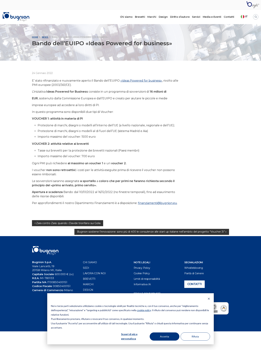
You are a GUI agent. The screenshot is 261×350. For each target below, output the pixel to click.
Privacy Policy (142, 267)
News (45, 37)
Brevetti (140, 16)
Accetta (164, 336)
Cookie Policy (142, 273)
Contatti (229, 16)
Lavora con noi (94, 273)
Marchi (151, 16)
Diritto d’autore (179, 16)
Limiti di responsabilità (147, 278)
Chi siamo (90, 262)
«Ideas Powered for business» (141, 80)
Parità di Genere (194, 273)
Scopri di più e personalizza (129, 336)
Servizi (196, 16)
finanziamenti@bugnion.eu (157, 203)
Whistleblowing (193, 267)
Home (35, 37)
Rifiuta (195, 336)
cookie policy (144, 310)
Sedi (86, 267)
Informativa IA (142, 284)
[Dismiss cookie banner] (209, 299)
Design (163, 16)
